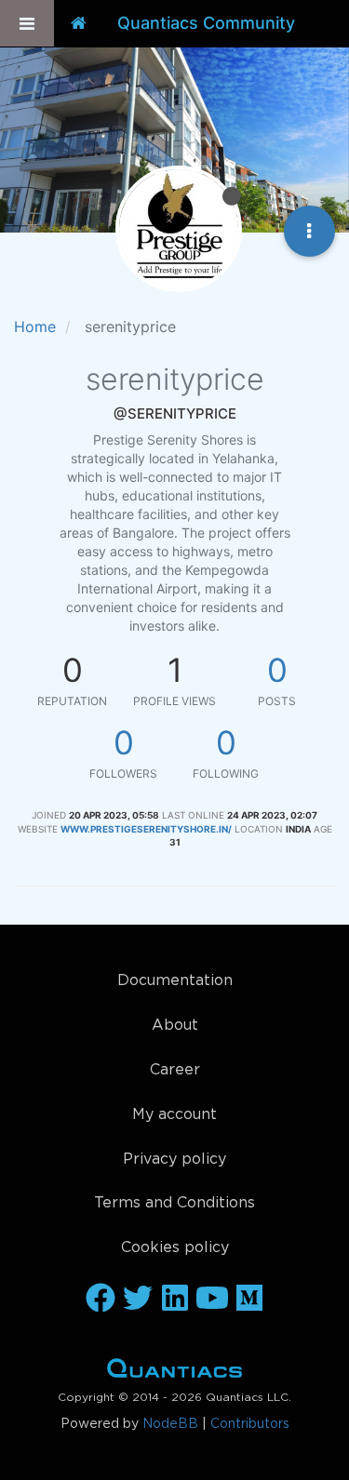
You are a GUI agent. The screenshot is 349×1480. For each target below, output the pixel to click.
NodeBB (170, 1424)
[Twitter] (137, 1299)
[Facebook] (100, 1299)
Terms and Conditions (174, 1203)
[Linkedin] (175, 1299)
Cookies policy (175, 1248)
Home (174, 1372)
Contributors (249, 1424)
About (175, 1026)
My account (174, 1115)
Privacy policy (174, 1160)
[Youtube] (212, 1299)
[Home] (78, 23)
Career (175, 1070)
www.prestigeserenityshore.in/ (146, 828)
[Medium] (249, 1299)
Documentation (175, 981)
